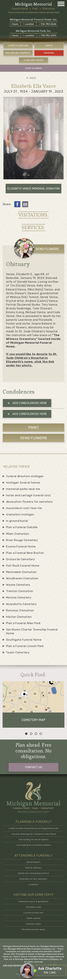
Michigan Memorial (33, 4)
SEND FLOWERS (47, 249)
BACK (33, 78)
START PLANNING (33, 68)
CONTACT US (33, 767)
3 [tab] (36, 733)
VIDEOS (49, 45)
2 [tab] (31, 733)
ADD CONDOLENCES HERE (27, 403)
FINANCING (49, 53)
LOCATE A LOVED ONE (18, 45)
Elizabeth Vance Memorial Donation (33, 188)
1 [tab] (26, 733)
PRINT (33, 427)
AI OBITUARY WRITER (33, 60)
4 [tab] (41, 733)
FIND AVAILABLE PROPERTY (18, 53)
